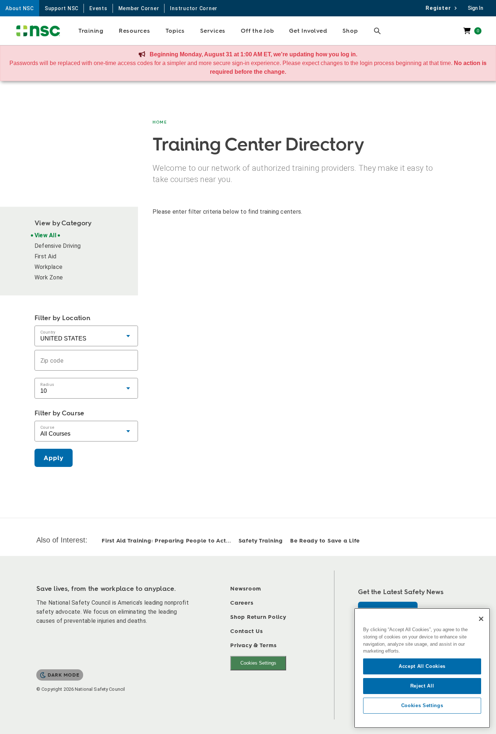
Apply (54, 458)
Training (90, 31)
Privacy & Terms (253, 645)
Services (212, 31)
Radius (47, 384)
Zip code (52, 360)
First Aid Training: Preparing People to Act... (166, 541)
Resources (134, 31)
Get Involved (308, 31)
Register (440, 8)
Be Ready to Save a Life (325, 541)
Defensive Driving (57, 245)
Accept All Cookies (422, 666)
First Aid (45, 256)
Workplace (48, 266)
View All (45, 235)
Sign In (475, 8)
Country (47, 332)
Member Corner (138, 8)
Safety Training (261, 541)
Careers (241, 603)
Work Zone (48, 277)
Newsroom (245, 589)
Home (160, 122)
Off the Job (257, 31)
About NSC (19, 8)
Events (98, 8)
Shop (350, 31)
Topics (175, 31)
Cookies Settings (258, 663)
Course (47, 427)
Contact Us (246, 631)
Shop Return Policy (258, 617)
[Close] (481, 619)
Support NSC (61, 8)
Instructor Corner (193, 8)
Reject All (422, 686)
